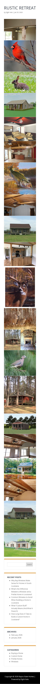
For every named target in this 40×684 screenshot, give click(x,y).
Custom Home (16, 656)
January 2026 (16, 638)
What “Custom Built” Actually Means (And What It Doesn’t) (22, 608)
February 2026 (16, 635)
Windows (14, 661)
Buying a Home (17, 653)
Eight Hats (9, 12)
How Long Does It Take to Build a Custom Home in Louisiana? (21, 617)
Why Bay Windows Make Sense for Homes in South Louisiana (21, 583)
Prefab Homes (16, 659)
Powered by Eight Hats (20, 679)
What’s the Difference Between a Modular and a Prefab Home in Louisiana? (21, 592)
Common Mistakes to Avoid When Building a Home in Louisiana (21, 600)
